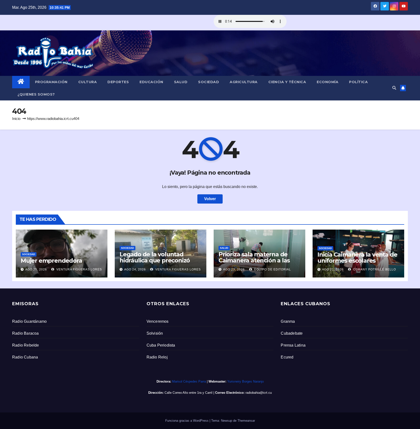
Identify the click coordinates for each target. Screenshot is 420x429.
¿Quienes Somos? (36, 94)
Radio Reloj (157, 357)
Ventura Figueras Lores (78, 269)
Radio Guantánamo (29, 321)
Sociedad (208, 82)
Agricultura (244, 82)
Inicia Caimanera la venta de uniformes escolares (357, 257)
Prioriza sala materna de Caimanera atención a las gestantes (254, 260)
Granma (288, 321)
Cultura (87, 82)
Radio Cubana (25, 357)
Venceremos (158, 321)
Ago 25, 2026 (36, 269)
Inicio (16, 118)
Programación (51, 82)
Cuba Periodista (161, 345)
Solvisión (155, 333)
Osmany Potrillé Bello (374, 269)
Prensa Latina (293, 345)
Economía (327, 82)
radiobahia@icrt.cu (258, 392)
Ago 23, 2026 (234, 269)
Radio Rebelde (25, 345)
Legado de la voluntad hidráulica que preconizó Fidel (155, 260)
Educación (151, 82)
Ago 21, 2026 (333, 269)
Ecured (287, 357)
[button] (394, 88)
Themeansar (246, 420)
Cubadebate (292, 333)
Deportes (118, 82)
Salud (181, 82)
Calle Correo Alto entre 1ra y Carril (188, 392)
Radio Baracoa (25, 333)
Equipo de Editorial (272, 269)
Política (358, 82)
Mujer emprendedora (51, 260)
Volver (210, 199)
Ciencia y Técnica (287, 82)
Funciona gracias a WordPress (187, 420)
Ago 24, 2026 (135, 269)
